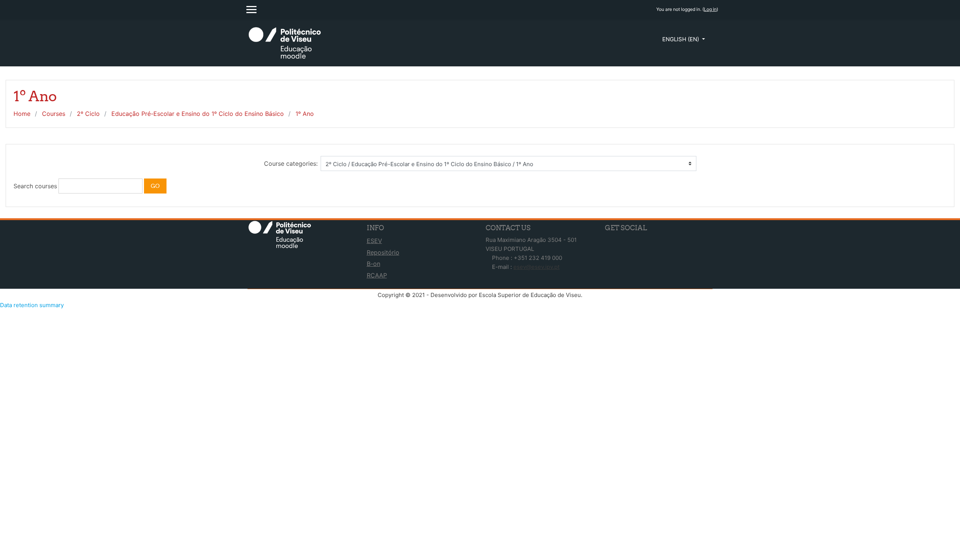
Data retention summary (32, 305)
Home (22, 113)
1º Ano (305, 113)
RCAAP (377, 275)
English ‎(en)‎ (681, 39)
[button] (171, 186)
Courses (53, 113)
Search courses (35, 186)
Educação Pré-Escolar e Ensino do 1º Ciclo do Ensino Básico (197, 113)
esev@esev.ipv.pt (536, 266)
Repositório (383, 252)
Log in (710, 9)
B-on (373, 263)
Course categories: (291, 163)
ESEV (374, 240)
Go (155, 185)
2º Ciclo (88, 113)
